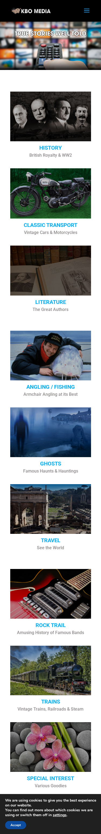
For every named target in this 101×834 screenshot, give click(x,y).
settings (60, 815)
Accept (16, 825)
